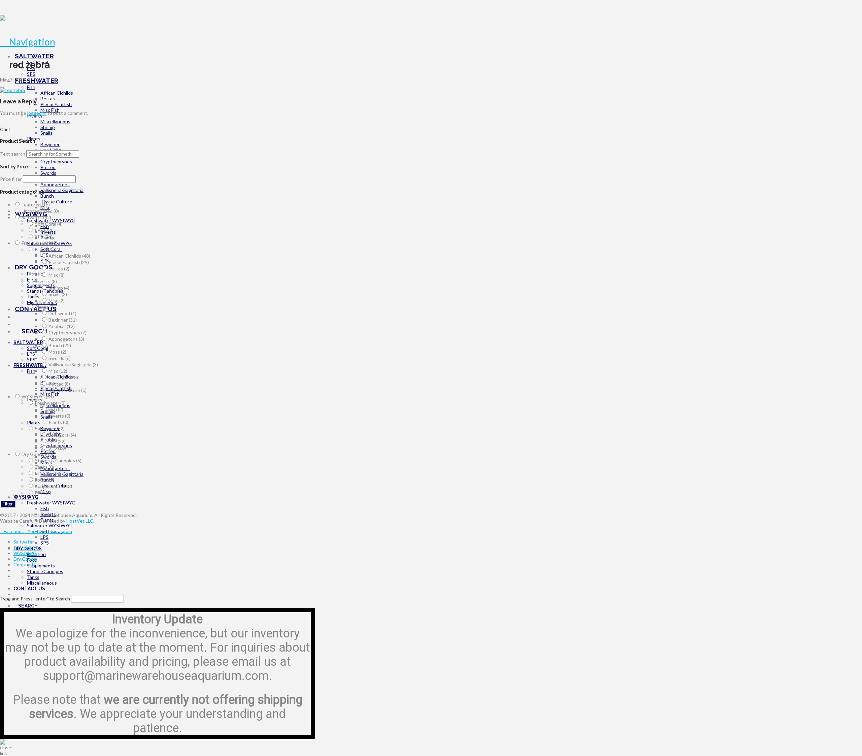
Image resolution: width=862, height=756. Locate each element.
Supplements (53, 486)
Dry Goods (37, 454)
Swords (59, 358)
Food (45, 480)
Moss (57, 352)
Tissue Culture (67, 390)
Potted (59, 384)
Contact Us (25, 564)
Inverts (46, 281)
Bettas (58, 268)
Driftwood (62, 313)
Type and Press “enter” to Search (35, 598)
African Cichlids (69, 256)
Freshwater (40, 243)
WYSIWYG (38, 396)
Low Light (63, 377)
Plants (46, 307)
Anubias (61, 326)
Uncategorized (40, 211)
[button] (27, 41)
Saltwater (36, 217)
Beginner (62, 320)
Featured (36, 204)
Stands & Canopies (58, 460)
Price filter (11, 179)
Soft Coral (49, 224)
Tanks (44, 467)
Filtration (47, 473)
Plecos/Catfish (68, 262)
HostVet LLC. (80, 521)
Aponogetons (66, 339)
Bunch (59, 345)
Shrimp (58, 288)
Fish (44, 249)
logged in (36, 113)
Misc (56, 275)
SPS (44, 236)
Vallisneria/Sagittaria (73, 364)
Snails (57, 294)
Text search (12, 154)
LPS (43, 230)
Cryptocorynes (67, 332)
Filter (8, 503)
